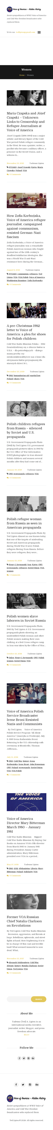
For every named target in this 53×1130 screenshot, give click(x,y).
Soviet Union (33, 568)
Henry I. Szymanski (18, 565)
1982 (11, 376)
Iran (29, 565)
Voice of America (37, 277)
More (26, 1035)
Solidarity (28, 872)
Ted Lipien (18, 969)
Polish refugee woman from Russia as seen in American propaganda (24, 523)
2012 (16, 869)
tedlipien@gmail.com (25, 32)
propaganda (19, 474)
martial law (35, 376)
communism (23, 274)
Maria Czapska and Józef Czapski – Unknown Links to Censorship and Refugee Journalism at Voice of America (26, 122)
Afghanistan (24, 869)
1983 (11, 761)
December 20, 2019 (15, 372)
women (10, 571)
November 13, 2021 (15, 163)
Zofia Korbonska (35, 281)
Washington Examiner (17, 281)
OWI (11, 474)
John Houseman (37, 764)
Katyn (34, 167)
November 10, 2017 (15, 959)
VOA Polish (23, 277)
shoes (17, 379)
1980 (11, 869)
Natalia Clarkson (29, 966)
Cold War (18, 761)
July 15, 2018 (12, 757)
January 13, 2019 (14, 561)
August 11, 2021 (13, 270)
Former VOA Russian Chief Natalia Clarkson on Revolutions (24, 921)
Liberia (34, 869)
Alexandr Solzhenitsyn (19, 963)
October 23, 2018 (14, 654)
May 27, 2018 (13, 865)
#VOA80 (13, 167)
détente (10, 966)
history (26, 761)
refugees (33, 274)
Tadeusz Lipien (36, 163)
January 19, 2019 (14, 470)
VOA (25, 171)
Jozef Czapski (23, 167)
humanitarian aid (21, 376)
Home (22, 75)
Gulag (11, 658)
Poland (19, 171)
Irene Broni (24, 764)
